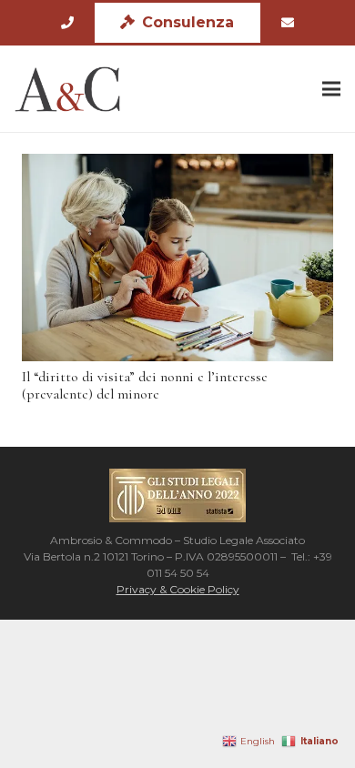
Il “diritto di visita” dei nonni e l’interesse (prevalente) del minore (145, 385)
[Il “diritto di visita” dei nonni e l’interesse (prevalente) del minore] (177, 257)
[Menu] (331, 89)
